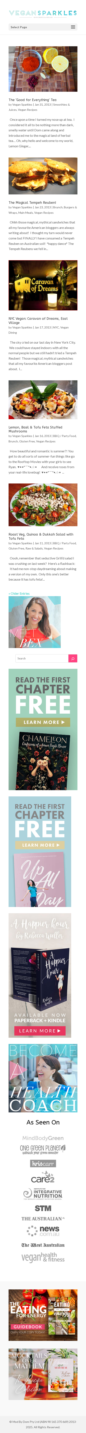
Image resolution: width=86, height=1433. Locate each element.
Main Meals (25, 212)
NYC (56, 327)
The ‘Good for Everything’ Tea (33, 100)
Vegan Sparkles (22, 104)
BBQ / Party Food (64, 436)
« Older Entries (19, 593)
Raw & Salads (34, 548)
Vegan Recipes (27, 109)
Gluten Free (27, 441)
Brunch (58, 207)
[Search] (72, 658)
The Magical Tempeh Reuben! (32, 203)
